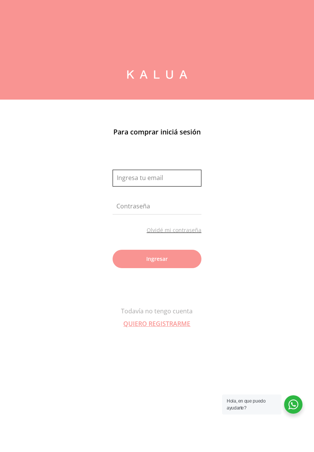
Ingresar (157, 258)
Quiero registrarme (156, 323)
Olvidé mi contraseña (174, 230)
